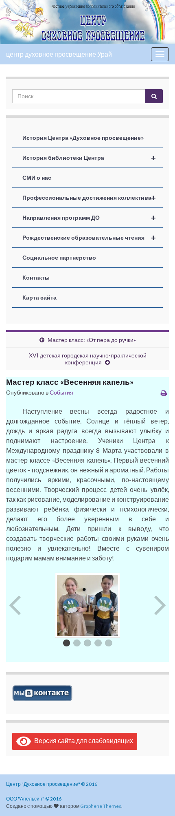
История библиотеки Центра (89, 158)
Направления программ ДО (89, 218)
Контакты (36, 277)
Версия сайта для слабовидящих (82, 740)
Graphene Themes (100, 806)
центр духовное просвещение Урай (59, 54)
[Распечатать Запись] (164, 393)
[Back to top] (157, 797)
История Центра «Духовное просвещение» (83, 137)
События (61, 392)
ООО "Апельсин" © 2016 (33, 799)
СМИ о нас (36, 177)
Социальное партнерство (59, 257)
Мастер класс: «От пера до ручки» (92, 339)
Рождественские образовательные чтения (89, 238)
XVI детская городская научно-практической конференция (88, 359)
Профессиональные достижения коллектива (89, 198)
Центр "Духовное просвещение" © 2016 (51, 784)
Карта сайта (39, 297)
